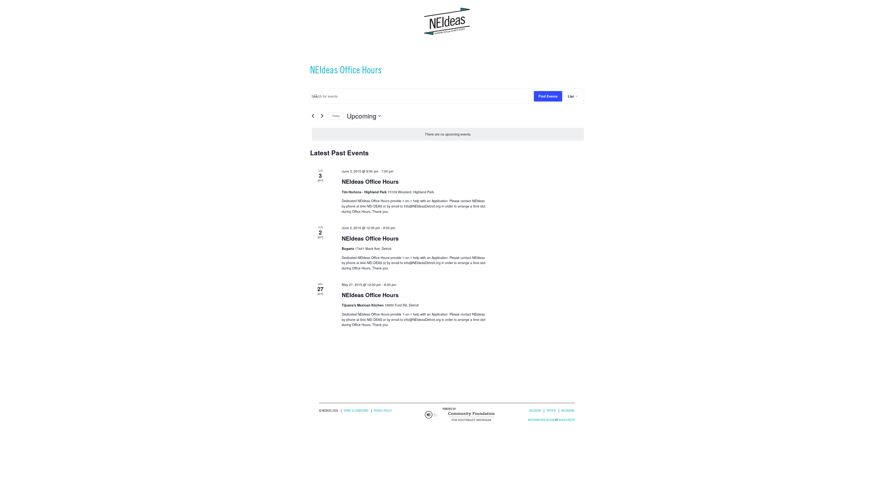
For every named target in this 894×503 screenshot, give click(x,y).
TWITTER (551, 410)
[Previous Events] (313, 116)
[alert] (448, 134)
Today (336, 116)
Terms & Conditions (356, 410)
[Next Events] (322, 116)
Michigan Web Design (541, 420)
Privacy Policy (383, 410)
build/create (567, 420)
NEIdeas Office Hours (370, 181)
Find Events (548, 96)
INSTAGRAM (567, 410)
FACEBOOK (535, 410)
